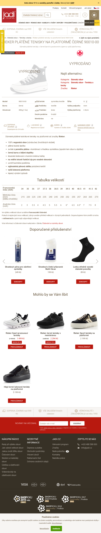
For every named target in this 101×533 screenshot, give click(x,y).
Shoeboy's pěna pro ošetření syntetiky (18, 268)
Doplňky (60, 23)
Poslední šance (70, 23)
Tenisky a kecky (25, 38)
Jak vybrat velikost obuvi (12, 448)
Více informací (57, 523)
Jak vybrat (87, 8)
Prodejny (56, 8)
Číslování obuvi (8, 454)
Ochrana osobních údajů (37, 461)
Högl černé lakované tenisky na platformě (17, 388)
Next (97, 261)
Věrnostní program (75, 8)
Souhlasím (56, 528)
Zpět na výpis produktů (90, 38)
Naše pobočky (60, 451)
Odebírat (77, 423)
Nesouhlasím (44, 528)
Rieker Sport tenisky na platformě (84, 334)
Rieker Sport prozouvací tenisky (17, 334)
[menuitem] (24, 23)
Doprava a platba (34, 448)
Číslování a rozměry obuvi (52, 223)
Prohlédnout (17, 347)
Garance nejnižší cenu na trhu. (86, 127)
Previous (4, 261)
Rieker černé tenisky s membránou (50, 334)
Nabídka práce (58, 458)
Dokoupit (18, 282)
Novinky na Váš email (26, 423)
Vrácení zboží (33, 454)
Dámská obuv (24, 23)
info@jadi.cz (86, 448)
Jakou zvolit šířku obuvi (12, 451)
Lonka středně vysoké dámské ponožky (83, 268)
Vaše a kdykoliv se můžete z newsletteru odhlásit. (63, 429)
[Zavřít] (98, 3)
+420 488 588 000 (89, 444)
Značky (81, 23)
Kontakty (56, 454)
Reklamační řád (34, 458)
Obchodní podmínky (36, 451)
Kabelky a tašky (49, 23)
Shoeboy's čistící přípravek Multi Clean (50, 268)
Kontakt (64, 8)
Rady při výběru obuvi (11, 444)
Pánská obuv (36, 23)
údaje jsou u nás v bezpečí (53, 428)
